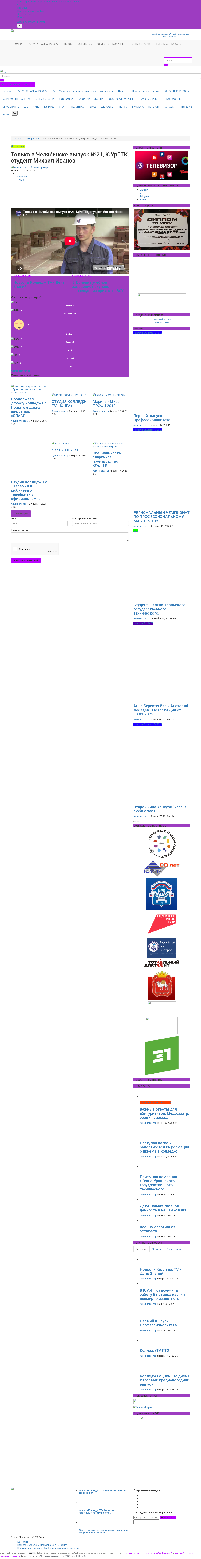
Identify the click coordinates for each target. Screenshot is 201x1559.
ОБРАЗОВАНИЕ (10, 106)
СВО (26, 106)
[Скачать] (161, 301)
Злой (70, 350)
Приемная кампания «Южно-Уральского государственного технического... (158, 1183)
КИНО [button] (36, 106)
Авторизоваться (26, 21)
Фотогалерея (24, 14)
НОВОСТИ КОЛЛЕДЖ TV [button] (77, 43)
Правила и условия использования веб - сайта (42, 1544)
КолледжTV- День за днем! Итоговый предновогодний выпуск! (164, 1380)
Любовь (69, 334)
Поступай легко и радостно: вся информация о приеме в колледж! (164, 1147)
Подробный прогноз (162, 319)
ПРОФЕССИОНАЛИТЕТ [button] (149, 98)
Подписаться (168, 1517)
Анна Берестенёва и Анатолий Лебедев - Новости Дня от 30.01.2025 (160, 710)
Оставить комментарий (25, 560)
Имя (13, 518)
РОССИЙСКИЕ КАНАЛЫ (120, 98)
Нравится (69, 306)
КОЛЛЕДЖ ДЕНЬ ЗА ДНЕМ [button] (110, 43)
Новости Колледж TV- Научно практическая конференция (102, 1491)
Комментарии (21, 513)
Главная (17, 43)
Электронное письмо (84, 518)
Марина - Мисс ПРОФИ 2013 (106, 403)
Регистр (41, 21)
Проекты (22, 7)
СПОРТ (63, 106)
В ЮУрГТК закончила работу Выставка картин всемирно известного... (162, 1294)
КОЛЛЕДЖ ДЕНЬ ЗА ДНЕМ (16, 98)
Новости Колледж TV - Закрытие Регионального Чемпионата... (96, 1511)
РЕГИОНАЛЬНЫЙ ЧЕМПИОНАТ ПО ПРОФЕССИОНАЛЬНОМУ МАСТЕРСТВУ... (161, 516)
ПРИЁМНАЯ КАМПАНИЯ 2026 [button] (42, 43)
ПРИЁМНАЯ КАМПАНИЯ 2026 (31, 91)
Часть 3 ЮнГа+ (65, 450)
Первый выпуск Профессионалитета (151, 418)
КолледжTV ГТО (154, 1350)
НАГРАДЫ (169, 106)
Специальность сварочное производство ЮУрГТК (107, 459)
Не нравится (70, 314)
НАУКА (6, 114)
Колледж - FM (173, 98)
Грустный (69, 358)
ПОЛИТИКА (77, 106)
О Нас (20, 4)
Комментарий (19, 529)
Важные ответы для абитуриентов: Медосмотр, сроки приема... (164, 1113)
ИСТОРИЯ (153, 106)
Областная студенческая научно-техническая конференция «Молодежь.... (103, 1531)
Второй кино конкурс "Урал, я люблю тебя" (160, 809)
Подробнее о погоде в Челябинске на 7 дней (170, 34)
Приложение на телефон (30, 10)
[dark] (19, 26)
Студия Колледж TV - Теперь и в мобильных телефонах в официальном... (29, 490)
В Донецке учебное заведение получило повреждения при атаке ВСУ (98, 286)
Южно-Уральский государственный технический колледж (48, 1)
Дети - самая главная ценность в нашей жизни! (163, 1208)
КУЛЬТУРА (138, 106)
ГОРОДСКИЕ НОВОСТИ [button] (169, 43)
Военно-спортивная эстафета (157, 1229)
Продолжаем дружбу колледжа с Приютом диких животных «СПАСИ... (28, 407)
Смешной (70, 342)
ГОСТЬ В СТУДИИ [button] (140, 43)
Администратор (39, 167)
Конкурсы (49, 106)
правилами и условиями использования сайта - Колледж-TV (146, 1553)
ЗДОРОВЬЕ (107, 106)
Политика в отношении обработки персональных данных (48, 1547)
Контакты (22, 1541)
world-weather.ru (170, 37)
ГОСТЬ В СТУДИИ (44, 98)
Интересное (185, 106)
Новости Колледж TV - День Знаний (39, 284)
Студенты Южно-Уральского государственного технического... (159, 609)
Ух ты (69, 366)
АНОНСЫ (122, 106)
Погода (21, 17)
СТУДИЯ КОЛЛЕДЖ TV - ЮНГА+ (69, 403)
